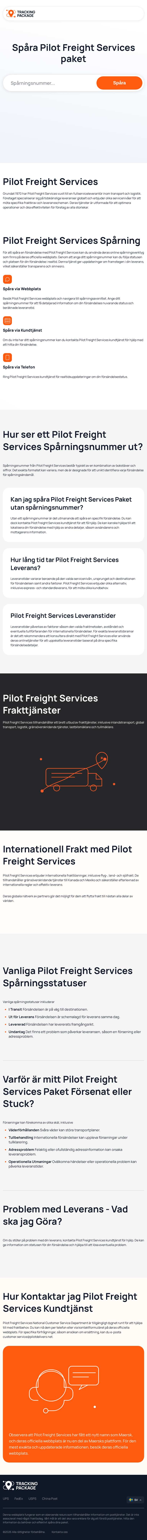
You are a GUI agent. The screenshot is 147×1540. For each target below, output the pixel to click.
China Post (49, 1498)
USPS (32, 1498)
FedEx (19, 1498)
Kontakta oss (60, 1532)
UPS (6, 1498)
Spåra (119, 82)
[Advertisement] (73, 124)
